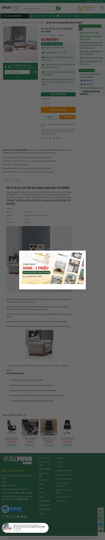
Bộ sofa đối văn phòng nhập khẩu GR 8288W (29, 527)
